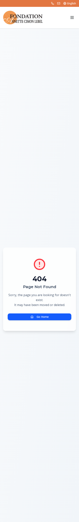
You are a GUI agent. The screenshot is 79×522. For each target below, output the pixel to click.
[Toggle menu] (72, 17)
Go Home (43, 317)
